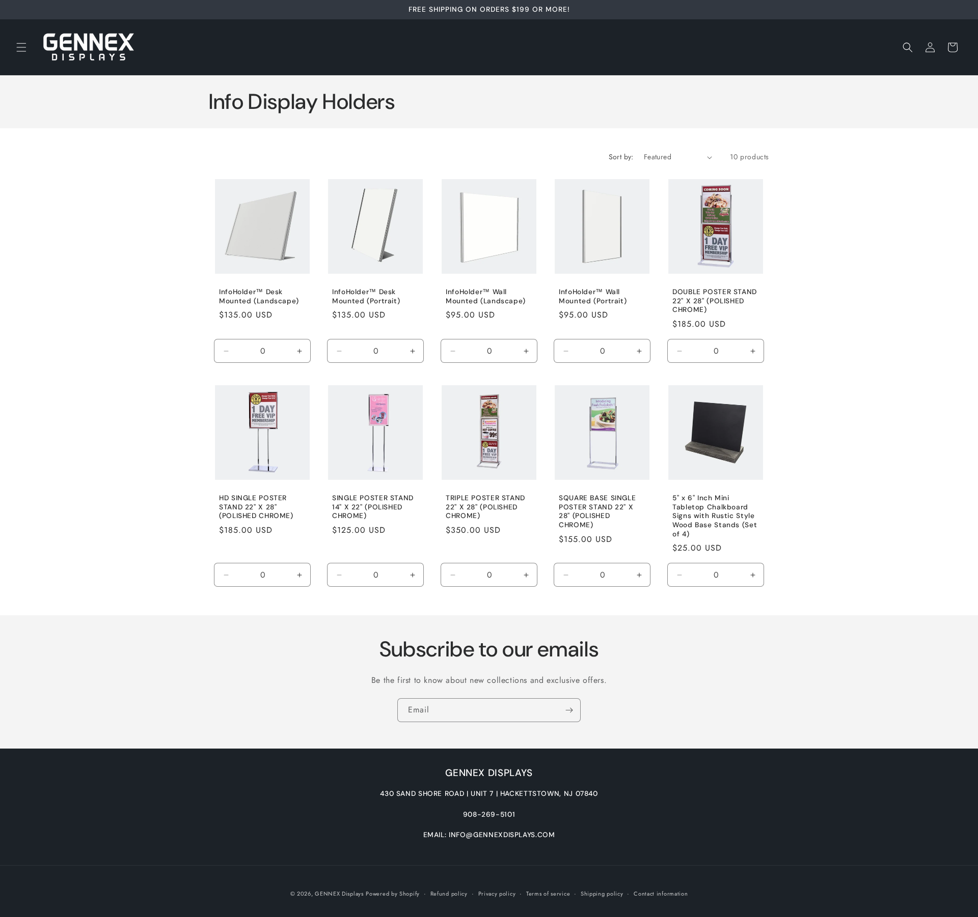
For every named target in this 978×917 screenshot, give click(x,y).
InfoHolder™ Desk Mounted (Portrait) (366, 296)
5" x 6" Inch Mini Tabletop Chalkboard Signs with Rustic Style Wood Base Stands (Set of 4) (714, 516)
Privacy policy (497, 893)
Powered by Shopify (393, 894)
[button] (21, 47)
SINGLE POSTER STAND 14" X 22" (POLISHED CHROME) (373, 507)
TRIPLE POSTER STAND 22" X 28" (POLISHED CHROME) (485, 507)
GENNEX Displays (339, 894)
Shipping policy (602, 893)
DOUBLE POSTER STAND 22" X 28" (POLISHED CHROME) (714, 301)
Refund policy (449, 893)
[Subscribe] (569, 710)
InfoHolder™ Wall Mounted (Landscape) (486, 296)
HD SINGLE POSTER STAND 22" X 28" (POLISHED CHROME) (256, 507)
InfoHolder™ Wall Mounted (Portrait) (593, 296)
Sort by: (621, 157)
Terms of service (548, 893)
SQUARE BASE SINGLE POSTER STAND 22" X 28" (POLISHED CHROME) (597, 511)
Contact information (661, 893)
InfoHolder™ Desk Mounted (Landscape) (259, 296)
